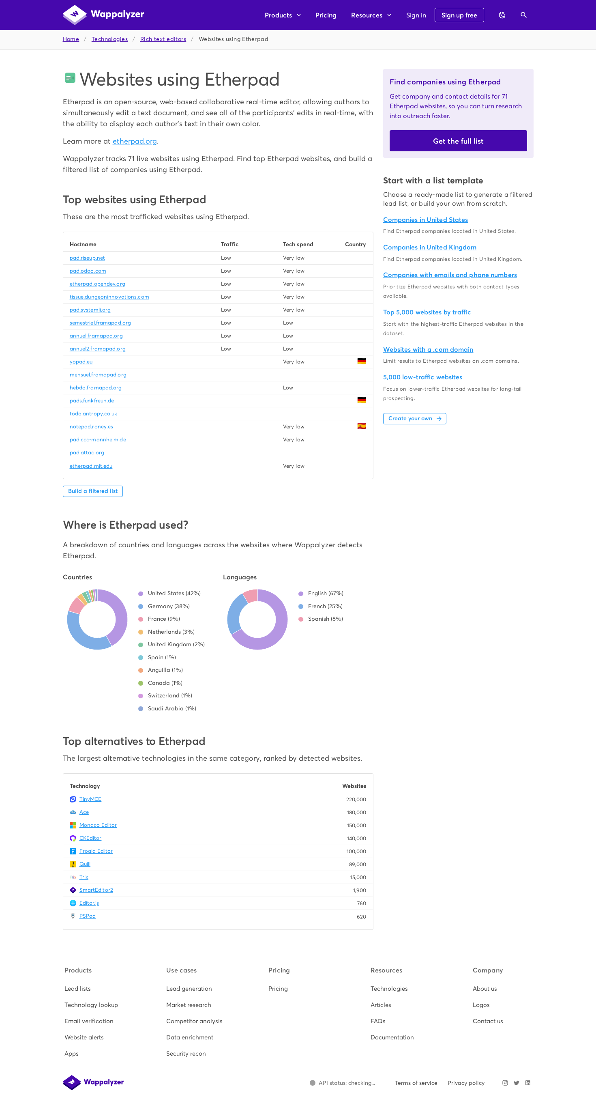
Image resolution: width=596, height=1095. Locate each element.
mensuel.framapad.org (98, 375)
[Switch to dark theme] (502, 15)
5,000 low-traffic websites (423, 377)
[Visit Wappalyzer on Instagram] (505, 1083)
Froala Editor (96, 851)
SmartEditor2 (96, 890)
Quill (85, 864)
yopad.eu (81, 362)
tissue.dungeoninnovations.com (109, 297)
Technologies (110, 39)
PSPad (87, 916)
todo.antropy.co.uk (94, 414)
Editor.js (89, 903)
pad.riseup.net (87, 258)
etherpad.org (135, 141)
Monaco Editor (98, 825)
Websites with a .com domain (428, 349)
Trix (83, 877)
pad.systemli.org (90, 310)
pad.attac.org (87, 453)
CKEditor (90, 838)
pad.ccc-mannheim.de (98, 440)
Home (71, 39)
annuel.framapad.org (96, 336)
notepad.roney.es (92, 427)
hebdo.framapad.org (96, 388)
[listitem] (94, 989)
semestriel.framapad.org (100, 323)
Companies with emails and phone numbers (450, 275)
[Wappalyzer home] (103, 15)
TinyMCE (90, 799)
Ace (84, 812)
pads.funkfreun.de (92, 401)
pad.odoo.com (88, 271)
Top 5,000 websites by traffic (427, 312)
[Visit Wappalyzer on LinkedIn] (528, 1083)
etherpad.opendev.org (97, 284)
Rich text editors (163, 39)
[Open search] (524, 15)
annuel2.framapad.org (98, 349)
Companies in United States (425, 220)
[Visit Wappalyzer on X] (516, 1083)
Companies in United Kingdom (430, 247)
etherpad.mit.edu (91, 466)
